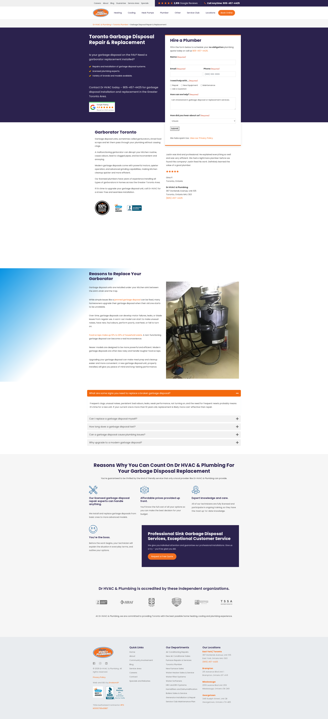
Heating (118, 12)
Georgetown (208, 695)
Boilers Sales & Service (176, 693)
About (105, 3)
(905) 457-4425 (174, 198)
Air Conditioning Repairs (177, 652)
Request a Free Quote (162, 556)
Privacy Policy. (99, 677)
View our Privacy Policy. (201, 138)
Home (132, 652)
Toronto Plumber (174, 664)
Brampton (207, 668)
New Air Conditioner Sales (178, 656)
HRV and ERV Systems (176, 685)
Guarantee (121, 3)
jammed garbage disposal (127, 299)
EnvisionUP (114, 682)
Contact (133, 676)
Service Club (193, 12)
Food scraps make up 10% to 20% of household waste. (115, 335)
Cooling (131, 12)
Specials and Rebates (139, 681)
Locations (210, 12)
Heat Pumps (148, 12)
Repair (175, 85)
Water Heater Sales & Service (180, 672)
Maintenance (209, 85)
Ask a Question (179, 88)
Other (178, 12)
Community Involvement (141, 660)
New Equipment (190, 85)
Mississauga (209, 681)
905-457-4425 (231, 3)
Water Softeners (174, 681)
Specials (144, 3)
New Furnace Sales (175, 668)
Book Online (227, 12)
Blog (112, 3)
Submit (174, 128)
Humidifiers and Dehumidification (181, 689)
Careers (97, 3)
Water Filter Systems (176, 676)
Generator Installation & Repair (180, 697)
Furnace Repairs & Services (178, 660)
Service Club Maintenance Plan (180, 701)
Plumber (164, 12)
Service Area (133, 3)
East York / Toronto (212, 651)
